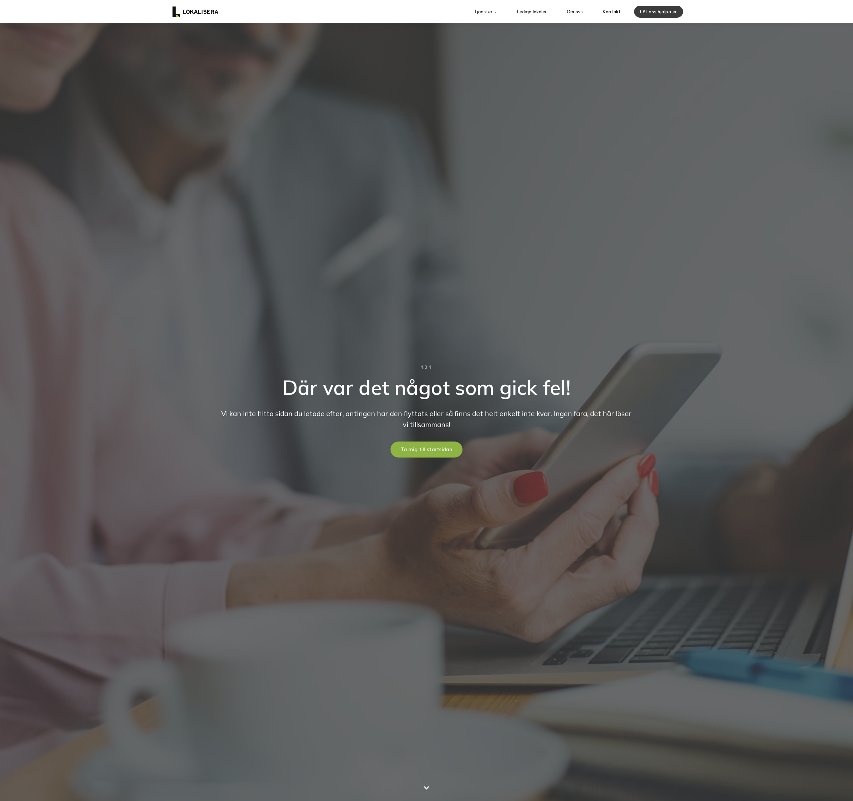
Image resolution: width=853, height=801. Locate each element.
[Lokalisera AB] (195, 11)
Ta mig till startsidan (426, 450)
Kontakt (612, 12)
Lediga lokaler (532, 12)
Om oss (575, 12)
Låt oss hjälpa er (658, 11)
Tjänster (484, 12)
